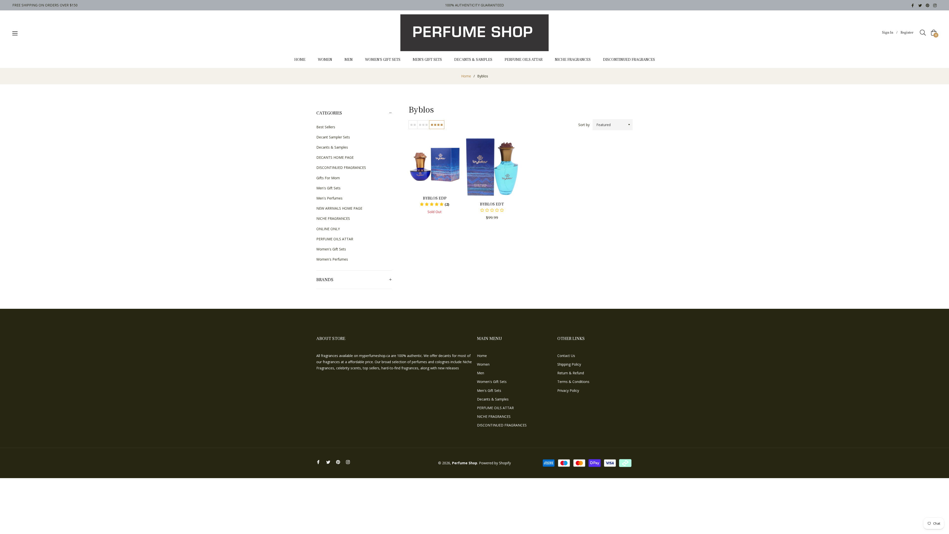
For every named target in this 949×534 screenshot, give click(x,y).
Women (483, 364)
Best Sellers (325, 127)
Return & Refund (570, 373)
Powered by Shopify (495, 463)
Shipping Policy (569, 364)
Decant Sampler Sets (333, 137)
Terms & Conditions (573, 381)
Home (466, 76)
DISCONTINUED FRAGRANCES (341, 167)
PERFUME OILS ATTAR (334, 239)
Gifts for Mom (328, 178)
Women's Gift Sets (331, 249)
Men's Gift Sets (328, 188)
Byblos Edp (435, 198)
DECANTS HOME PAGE (335, 157)
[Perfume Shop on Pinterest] (927, 5)
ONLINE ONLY (328, 228)
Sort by (584, 124)
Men (480, 373)
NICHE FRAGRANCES (333, 218)
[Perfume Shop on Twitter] (920, 5)
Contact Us (566, 355)
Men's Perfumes (329, 198)
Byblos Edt (492, 204)
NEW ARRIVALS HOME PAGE (339, 208)
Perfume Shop (464, 463)
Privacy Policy (568, 390)
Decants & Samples (332, 147)
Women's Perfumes (332, 259)
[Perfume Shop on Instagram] (935, 5)
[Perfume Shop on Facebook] (912, 5)
